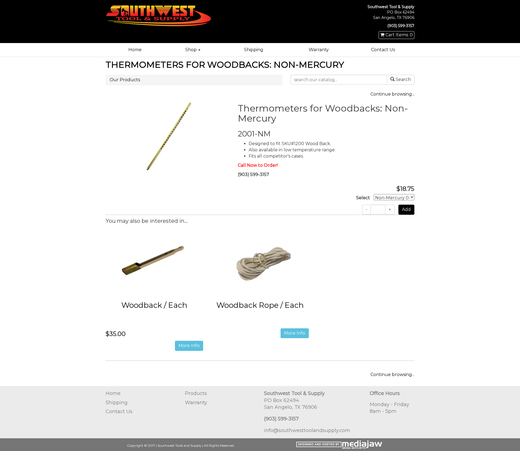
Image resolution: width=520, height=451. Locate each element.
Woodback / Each (154, 305)
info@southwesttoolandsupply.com (307, 430)
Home (135, 49)
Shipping (253, 49)
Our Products (125, 79)
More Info (189, 345)
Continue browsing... (392, 94)
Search (403, 79)
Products (196, 393)
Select (363, 197)
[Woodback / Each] (154, 261)
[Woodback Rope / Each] (260, 261)
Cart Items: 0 (398, 34)
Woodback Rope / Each (260, 305)
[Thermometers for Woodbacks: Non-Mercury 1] (167, 135)
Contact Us (383, 49)
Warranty (319, 49)
